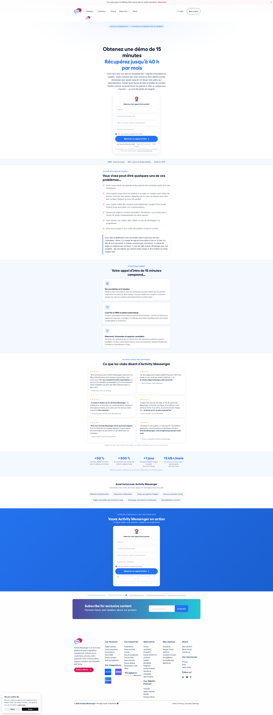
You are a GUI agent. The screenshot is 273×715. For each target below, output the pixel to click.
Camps (127, 652)
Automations (109, 652)
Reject (13, 709)
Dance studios (129, 663)
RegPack (146, 665)
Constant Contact (169, 655)
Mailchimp (167, 663)
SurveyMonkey (168, 660)
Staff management (112, 660)
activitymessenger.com (136, 595)
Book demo (162, 2)
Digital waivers (110, 646)
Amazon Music (149, 697)
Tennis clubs (129, 657)
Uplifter (146, 660)
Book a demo (193, 11)
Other (126, 668)
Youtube (146, 688)
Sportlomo (147, 671)
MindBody (147, 663)
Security (188, 703)
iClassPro (147, 652)
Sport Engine (148, 676)
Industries (101, 11)
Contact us (186, 652)
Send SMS (109, 655)
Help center (186, 667)
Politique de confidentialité (144, 151)
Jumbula (146, 657)
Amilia (145, 646)
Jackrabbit (147, 649)
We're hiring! (187, 649)
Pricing (113, 11)
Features (89, 11)
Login (181, 11)
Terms (174, 703)
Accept (30, 709)
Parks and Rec (129, 649)
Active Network (149, 668)
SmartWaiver (168, 657)
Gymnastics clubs (130, 665)
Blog (184, 664)
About (135, 11)
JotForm (166, 652)
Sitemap (196, 703)
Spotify (146, 694)
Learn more (21, 705)
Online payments (111, 649)
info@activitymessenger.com (156, 595)
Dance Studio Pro (150, 655)
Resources (123, 11)
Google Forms (168, 649)
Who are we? (187, 646)
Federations (128, 646)
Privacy (181, 703)
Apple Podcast (149, 691)
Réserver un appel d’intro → (136, 139)
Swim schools (129, 660)
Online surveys (110, 657)
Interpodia (147, 674)
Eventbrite (167, 646)
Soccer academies (131, 655)
